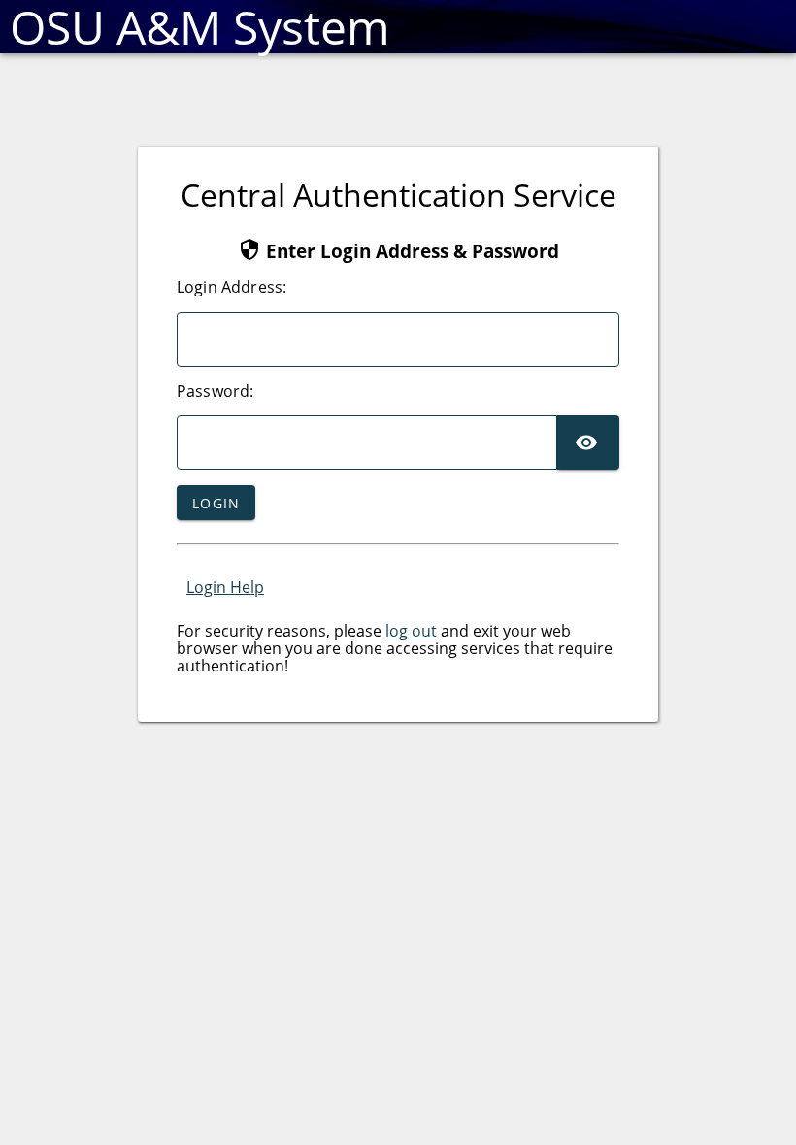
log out (411, 630)
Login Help (225, 587)
